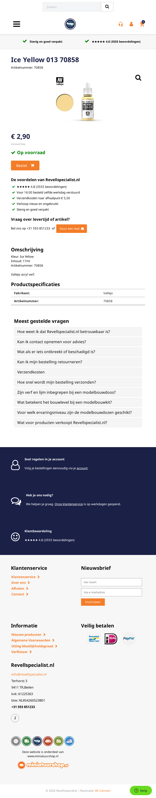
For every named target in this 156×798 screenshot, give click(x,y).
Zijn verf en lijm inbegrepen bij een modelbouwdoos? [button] (66, 392)
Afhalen (17, 588)
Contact (17, 594)
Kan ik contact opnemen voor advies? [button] (51, 341)
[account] (132, 24)
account (82, 468)
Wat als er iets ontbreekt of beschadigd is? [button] (56, 351)
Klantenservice (23, 577)
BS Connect (102, 791)
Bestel (21, 165)
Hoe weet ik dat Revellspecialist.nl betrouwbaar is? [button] (63, 331)
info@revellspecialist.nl (29, 674)
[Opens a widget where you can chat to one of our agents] (141, 791)
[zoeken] (107, 6)
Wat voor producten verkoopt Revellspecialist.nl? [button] (62, 422)
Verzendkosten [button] (31, 372)
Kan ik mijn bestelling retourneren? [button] (49, 361)
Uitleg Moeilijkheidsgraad (32, 646)
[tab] (78, 331)
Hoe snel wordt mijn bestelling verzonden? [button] (56, 382)
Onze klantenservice (69, 504)
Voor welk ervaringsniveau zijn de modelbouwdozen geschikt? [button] (74, 412)
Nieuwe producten (26, 634)
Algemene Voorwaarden (30, 640)
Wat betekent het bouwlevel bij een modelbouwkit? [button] (64, 402)
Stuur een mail (70, 228)
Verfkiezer (19, 652)
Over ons (18, 582)
